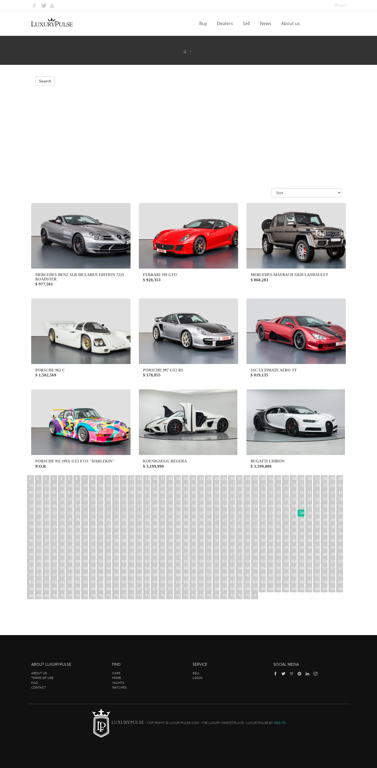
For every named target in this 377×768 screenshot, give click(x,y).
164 (31, 506)
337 (101, 533)
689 (286, 589)
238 (286, 513)
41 (31, 485)
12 (124, 478)
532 (340, 561)
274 (248, 520)
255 (101, 520)
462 (116, 554)
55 (139, 485)
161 (325, 499)
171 (85, 506)
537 (62, 568)
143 (186, 499)
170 (78, 506)
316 (255, 527)
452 (39, 554)
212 (85, 513)
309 (201, 527)
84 (47, 492)
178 (139, 506)
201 (317, 506)
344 (155, 533)
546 (132, 568)
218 (132, 513)
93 (116, 492)
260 (139, 520)
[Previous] (30, 478)
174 (109, 506)
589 (147, 575)
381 (124, 540)
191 (240, 506)
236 (271, 513)
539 (78, 568)
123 (31, 499)
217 (124, 513)
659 (54, 589)
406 (317, 540)
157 (294, 499)
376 (85, 540)
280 (294, 520)
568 (302, 568)
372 (54, 540)
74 (286, 485)
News (266, 23)
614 (340, 575)
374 (70, 540)
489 (325, 554)
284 (325, 520)
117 (302, 492)
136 (132, 499)
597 (209, 575)
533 (31, 568)
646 (271, 582)
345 (163, 533)
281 (302, 520)
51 (109, 485)
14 (139, 478)
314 (240, 527)
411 (39, 547)
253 (85, 520)
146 (209, 499)
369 (31, 540)
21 (194, 478)
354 (232, 533)
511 (178, 561)
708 (116, 595)
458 (85, 554)
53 (124, 485)
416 (78, 547)
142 (178, 499)
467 (155, 554)
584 (109, 575)
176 (124, 506)
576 (47, 575)
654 (333, 582)
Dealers (225, 23)
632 (163, 582)
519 (240, 561)
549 (155, 568)
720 (209, 595)
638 (209, 582)
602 (248, 575)
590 (155, 575)
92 (109, 492)
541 (93, 568)
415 (70, 547)
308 (194, 527)
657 (39, 589)
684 (248, 589)
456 (70, 554)
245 (340, 513)
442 (279, 547)
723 (232, 595)
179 (147, 506)
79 (325, 485)
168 (62, 506)
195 (271, 506)
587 (132, 575)
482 (271, 554)
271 (224, 520)
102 (186, 492)
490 (333, 554)
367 (333, 533)
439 (255, 547)
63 (201, 485)
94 (124, 492)
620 (70, 582)
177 (132, 506)
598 (217, 575)
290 (54, 527)
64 (209, 485)
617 (47, 582)
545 (124, 568)
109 (240, 492)
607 (286, 575)
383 (139, 540)
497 (70, 561)
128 (70, 499)
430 (186, 547)
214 (101, 513)
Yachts (118, 683)
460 (101, 554)
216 (116, 513)
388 (178, 540)
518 (232, 561)
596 (201, 575)
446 (309, 547)
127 (62, 499)
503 (116, 561)
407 (325, 540)
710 (132, 595)
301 (139, 527)
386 (163, 540)
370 (39, 540)
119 (317, 492)
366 (325, 533)
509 (163, 561)
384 (147, 540)
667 (116, 589)
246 (31, 520)
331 (54, 533)
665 (101, 589)
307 (186, 527)
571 (325, 568)
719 (201, 595)
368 (340, 533)
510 (170, 561)
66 (224, 485)
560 (240, 568)
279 (286, 520)
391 (201, 540)
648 (286, 582)
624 (101, 582)
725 (248, 595)
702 (70, 595)
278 (279, 520)
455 (62, 554)
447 (317, 547)
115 (286, 492)
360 (279, 533)
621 (78, 582)
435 (224, 547)
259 (132, 520)
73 (279, 485)
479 (248, 554)
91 (101, 492)
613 (333, 575)
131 (93, 499)
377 (93, 540)
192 (248, 506)
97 (147, 492)
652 (317, 582)
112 (263, 492)
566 (286, 568)
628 (132, 582)
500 (93, 561)
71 (263, 485)
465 (139, 554)
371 (47, 540)
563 (263, 568)
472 (194, 554)
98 (155, 492)
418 (93, 547)
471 (186, 554)
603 (255, 575)
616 (39, 582)
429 (178, 547)
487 (309, 554)
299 (124, 527)
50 (101, 485)
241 (309, 513)
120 (325, 492)
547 (139, 568)
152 (255, 499)
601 (240, 575)
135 (124, 499)
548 (147, 568)
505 (132, 561)
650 (302, 582)
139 (155, 499)
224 (178, 513)
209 (62, 513)
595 (194, 575)
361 (286, 533)
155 (279, 499)
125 (47, 499)
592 (170, 575)
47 (78, 485)
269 (209, 520)
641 (232, 582)
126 (54, 499)
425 (147, 547)
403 (294, 540)
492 (31, 561)
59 (170, 485)
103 (194, 492)
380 (116, 540)
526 (294, 561)
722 (224, 595)
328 (31, 533)
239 (294, 513)
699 (47, 595)
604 (263, 575)
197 (286, 506)
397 (248, 540)
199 (302, 506)
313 (232, 527)
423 (132, 547)
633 (170, 582)
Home (116, 678)
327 (340, 527)
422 (124, 547)
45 (62, 485)
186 (201, 506)
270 (217, 520)
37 (317, 478)
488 (317, 554)
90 (93, 492)
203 (333, 506)
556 (209, 568)
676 (186, 589)
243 (325, 513)
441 (271, 547)
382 (132, 540)
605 (271, 575)
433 (209, 547)
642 (240, 582)
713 (155, 595)
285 (333, 520)
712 (147, 595)
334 (78, 533)
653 (325, 582)
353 (224, 533)
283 (317, 520)
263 (163, 520)
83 (39, 492)
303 (155, 527)
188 (217, 506)
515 (209, 561)
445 (302, 547)
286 (340, 520)
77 (309, 485)
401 (279, 540)
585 (116, 575)
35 (302, 478)
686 (263, 589)
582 (93, 575)
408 (333, 540)
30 (263, 478)
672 (155, 589)
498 (78, 561)
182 (170, 506)
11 (116, 478)
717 (186, 595)
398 (255, 540)
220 (147, 513)
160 (317, 499)
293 (78, 527)
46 (70, 485)
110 (248, 492)
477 (232, 554)
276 (263, 520)
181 (163, 506)
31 (271, 478)
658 (47, 589)
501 (101, 561)
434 (217, 547)
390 (194, 540)
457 (78, 554)
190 (232, 506)
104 (201, 492)
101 (178, 492)
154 (271, 499)
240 (302, 513)
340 (124, 533)
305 (170, 527)
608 (294, 575)
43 (47, 485)
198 (294, 506)
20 (186, 478)
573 (340, 568)
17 (163, 478)
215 (109, 513)
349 (194, 533)
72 (271, 485)
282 (309, 520)
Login (342, 5)
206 (39, 513)
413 (54, 547)
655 (340, 582)
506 (139, 561)
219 (139, 513)
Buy (203, 23)
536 (54, 568)
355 (240, 533)
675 (178, 589)
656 (31, 589)
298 (116, 527)
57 (155, 485)
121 (333, 492)
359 (271, 533)
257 (116, 520)
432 (201, 547)
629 (139, 582)
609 (302, 575)
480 (255, 554)
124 (39, 499)
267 (194, 520)
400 (271, 540)
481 (263, 554)
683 (240, 589)
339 (116, 533)
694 (325, 589)
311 (217, 527)
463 (124, 554)
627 (124, 582)
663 (85, 589)
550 (163, 568)
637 (201, 582)
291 (62, 527)
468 (163, 554)
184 (186, 506)
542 (101, 568)
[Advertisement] (188, 133)
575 (39, 575)
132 (101, 499)
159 (309, 499)
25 (224, 478)
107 (224, 492)
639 (217, 582)
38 (325, 478)
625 (109, 582)
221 (155, 513)
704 (85, 595)
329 (39, 533)
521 (255, 561)
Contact (38, 687)
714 (163, 595)
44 (54, 485)
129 (78, 499)
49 (93, 485)
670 (139, 589)
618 (54, 582)
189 (224, 506)
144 (194, 499)
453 (47, 554)
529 (317, 561)
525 (286, 561)
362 (294, 533)
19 (178, 478)
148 (224, 499)
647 (279, 582)
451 (31, 554)
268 (201, 520)
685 (255, 589)
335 (85, 533)
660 (62, 589)
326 (333, 527)
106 (217, 492)
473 (201, 554)
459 (93, 554)
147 (217, 499)
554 (194, 568)
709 (124, 595)
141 (170, 499)
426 (155, 547)
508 (155, 561)
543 (109, 568)
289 (47, 527)
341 (132, 533)
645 (263, 582)
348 (186, 533)
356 (248, 533)
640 (224, 582)
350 (201, 533)
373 (62, 540)
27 (240, 478)
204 (340, 506)
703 (78, 595)
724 (240, 595)
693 (317, 589)
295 (93, 527)
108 (232, 492)
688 (279, 589)
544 (116, 568)
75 (294, 485)
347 (178, 533)
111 (255, 492)
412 (47, 547)
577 (54, 575)
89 (85, 492)
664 (93, 589)
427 (163, 547)
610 (309, 575)
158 (302, 499)
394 (224, 540)
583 (101, 575)
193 (255, 506)
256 (109, 520)
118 (309, 492)
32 (279, 478)
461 (109, 554)
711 (139, 595)
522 (263, 561)
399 (263, 540)
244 (333, 513)
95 (132, 492)
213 (93, 513)
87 (70, 492)
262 (155, 520)
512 (186, 561)
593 (178, 575)
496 (62, 561)
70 (255, 485)
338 (109, 533)
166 (47, 506)
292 (70, 527)
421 (116, 547)
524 (279, 561)
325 (325, 527)
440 (263, 547)
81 (340, 485)
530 (325, 561)
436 (232, 547)
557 (217, 568)
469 (170, 554)
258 (124, 520)
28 (248, 478)
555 (201, 568)
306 (178, 527)
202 (325, 506)
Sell (247, 23)
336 (93, 533)
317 (263, 527)
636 (194, 582)
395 (232, 540)
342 (139, 533)
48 (85, 485)
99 (163, 492)
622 (85, 582)
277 (271, 520)
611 (317, 575)
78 (317, 485)
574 (31, 575)
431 (194, 547)
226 (194, 513)
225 (186, 513)
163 (340, 499)
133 (109, 499)
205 (31, 513)
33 (286, 478)
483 (279, 554)
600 (232, 575)
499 (85, 561)
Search (45, 81)
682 (232, 589)
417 (85, 547)
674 (170, 589)
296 (101, 527)
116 (294, 492)
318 (271, 527)
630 (147, 582)
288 (39, 527)
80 (333, 485)
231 (232, 513)
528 (309, 561)
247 (39, 520)
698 (39, 595)
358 (263, 533)
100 (170, 492)
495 (54, 561)
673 (163, 589)
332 (62, 533)
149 (232, 499)
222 (163, 513)
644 (255, 582)
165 (39, 506)
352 (217, 533)
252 (78, 520)
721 (217, 595)
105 (209, 492)
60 (178, 485)
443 (286, 547)
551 (170, 568)
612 (325, 575)
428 (170, 547)
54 (132, 485)
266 (186, 520)
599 (224, 575)
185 (194, 506)
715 (170, 595)
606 (279, 575)
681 (224, 589)
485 (294, 554)
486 (302, 554)
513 (194, 561)
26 (232, 478)
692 (309, 589)
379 (109, 540)
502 (109, 561)
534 (39, 568)
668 (124, 589)
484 (286, 554)
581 (85, 575)
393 (217, 540)
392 (209, 540)
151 (248, 499)
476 (224, 554)
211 (78, 513)
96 (139, 492)
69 (248, 485)
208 (54, 513)
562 (255, 568)
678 (201, 589)
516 (217, 561)
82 (31, 492)
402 (286, 540)
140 (163, 499)
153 (263, 499)
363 (302, 533)
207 (47, 513)
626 (116, 582)
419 (101, 547)
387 (170, 540)
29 (255, 478)
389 (186, 540)
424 (139, 547)
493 (39, 561)
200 (309, 506)
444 (294, 547)
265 (178, 520)
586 (124, 575)
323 (309, 527)
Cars (116, 673)
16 (155, 478)
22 (201, 478)
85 (54, 492)
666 (109, 589)
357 (255, 533)
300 (132, 527)
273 (240, 520)
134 (116, 499)
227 (201, 513)
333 (70, 533)
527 (302, 561)
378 (101, 540)
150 (240, 499)
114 (279, 492)
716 (178, 595)
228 (209, 513)
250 (62, 520)
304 (163, 527)
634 (178, 582)
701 (62, 595)
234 (255, 513)
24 (217, 478)
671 (147, 589)
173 (101, 506)
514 (201, 561)
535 (47, 568)
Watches (119, 687)
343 (147, 533)
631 (155, 582)
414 (62, 547)
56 (147, 485)
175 (116, 506)
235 (263, 513)
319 (279, 527)
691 (302, 589)
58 (163, 485)
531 (333, 561)
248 (47, 520)
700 (54, 595)
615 (31, 582)
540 (85, 568)
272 (232, 520)
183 (178, 506)
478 (240, 554)
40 (340, 478)
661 (70, 589)
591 (163, 575)
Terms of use (42, 678)
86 (62, 492)
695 (333, 589)
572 (333, 568)
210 (70, 513)
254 (93, 520)
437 (240, 547)
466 (147, 554)
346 (170, 533)
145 (201, 499)
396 (240, 540)
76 (302, 485)
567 (294, 568)
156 (286, 499)
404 (302, 540)
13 (132, 478)
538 (70, 568)
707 (109, 595)
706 (101, 595)
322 (302, 527)
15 (147, 478)
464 (132, 554)
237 (279, 513)
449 (333, 547)
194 (263, 506)
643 (248, 582)
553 (186, 568)
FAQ (34, 683)
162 (333, 499)
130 (85, 499)
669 (132, 589)
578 (62, 575)
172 (93, 506)
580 (78, 575)
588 (139, 575)
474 (209, 554)
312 (224, 527)
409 (340, 540)
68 (240, 485)
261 (147, 520)
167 (54, 506)
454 (54, 554)
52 (116, 485)
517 (224, 561)
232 (240, 513)
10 (109, 478)
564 (271, 568)
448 (325, 547)
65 (217, 485)
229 (217, 513)
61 (186, 485)
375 (78, 540)
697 (31, 595)
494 (47, 561)
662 (78, 589)
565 (279, 568)
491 (340, 554)
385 (155, 540)
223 (170, 513)
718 (194, 595)
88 (78, 492)
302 (147, 527)
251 (70, 520)
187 (209, 506)
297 (109, 527)
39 (333, 478)
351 (209, 533)
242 (317, 513)
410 (31, 547)
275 (255, 520)
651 (309, 582)
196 (279, 506)
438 (248, 547)
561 (248, 568)
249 (54, 520)
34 (294, 478)
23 (209, 478)
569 (309, 568)
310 (209, 527)
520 (248, 561)
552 (178, 568)
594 (186, 575)
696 (340, 589)
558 (224, 568)
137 (139, 499)
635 (186, 582)
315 (248, 527)
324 (317, 527)
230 (224, 513)
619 (62, 582)
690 (294, 589)
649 (294, 582)
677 (194, 589)
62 (194, 485)
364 (309, 533)
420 (109, 547)
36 (309, 478)
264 (170, 520)
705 (93, 595)
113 (271, 492)
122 (340, 492)
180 (155, 506)
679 (209, 589)
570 (317, 568)
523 (271, 561)
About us (291, 23)
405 (309, 540)
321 (294, 527)
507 (147, 561)
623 (93, 582)
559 (232, 568)
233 (248, 513)
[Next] (254, 595)
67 (232, 485)
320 (286, 527)
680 (217, 589)
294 (85, 527)
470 (178, 554)
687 (271, 589)
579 (70, 575)
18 (170, 478)
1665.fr (279, 723)
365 (317, 533)
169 (70, 506)
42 (39, 485)
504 (124, 561)
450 (340, 547)
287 (31, 527)
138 (147, 499)
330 (47, 533)
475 (217, 554)
